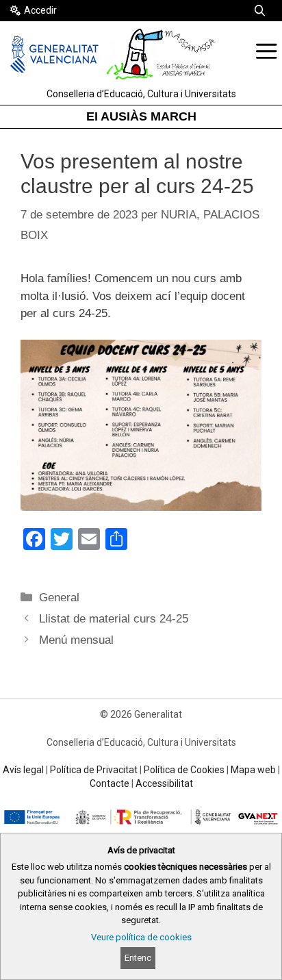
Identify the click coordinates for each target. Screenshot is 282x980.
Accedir (40, 10)
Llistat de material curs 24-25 (113, 618)
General (59, 597)
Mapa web (253, 769)
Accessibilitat (164, 783)
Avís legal (23, 769)
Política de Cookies (184, 769)
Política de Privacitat (94, 769)
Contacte (109, 783)
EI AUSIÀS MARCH (141, 116)
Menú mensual (76, 639)
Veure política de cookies (141, 937)
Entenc (138, 958)
